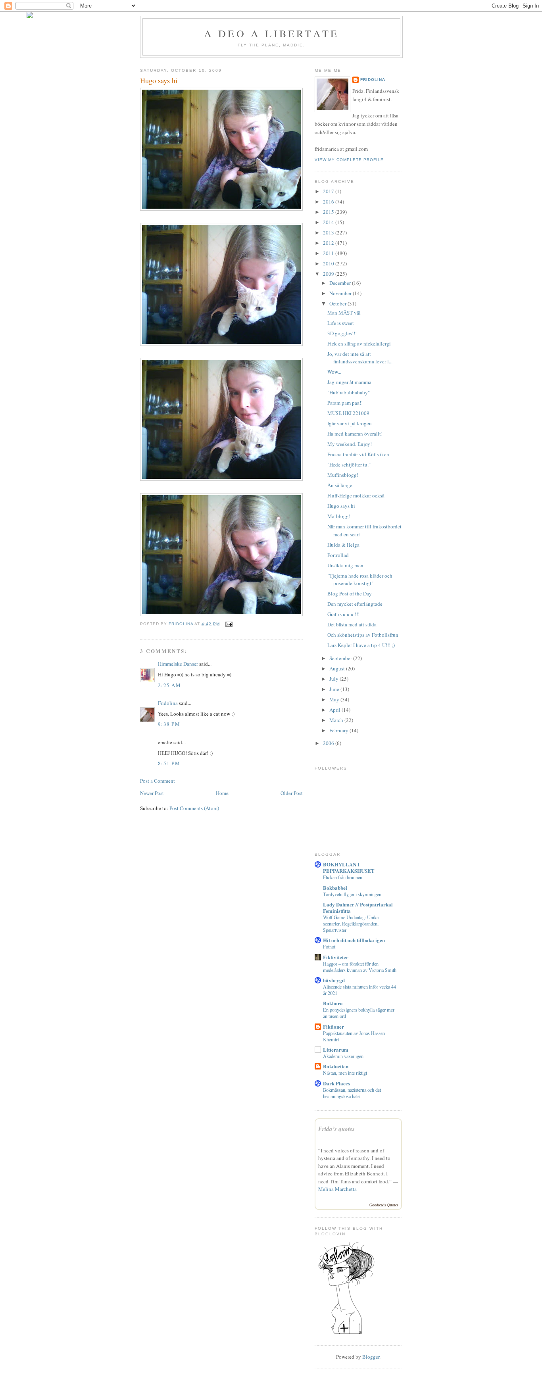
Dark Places (336, 1083)
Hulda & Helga (343, 544)
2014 (329, 222)
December (340, 282)
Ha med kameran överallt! (354, 433)
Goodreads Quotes (383, 1205)
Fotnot (329, 946)
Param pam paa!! (345, 402)
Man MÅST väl (344, 312)
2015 (329, 211)
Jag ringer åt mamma (349, 382)
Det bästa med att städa (352, 624)
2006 (329, 743)
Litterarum (335, 1049)
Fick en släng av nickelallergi (359, 343)
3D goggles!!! (342, 333)
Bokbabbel (335, 887)
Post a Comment (157, 780)
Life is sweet (340, 322)
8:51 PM (169, 763)
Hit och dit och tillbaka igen (354, 940)
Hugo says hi (341, 505)
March (336, 720)
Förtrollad (338, 555)
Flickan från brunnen (342, 877)
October (338, 303)
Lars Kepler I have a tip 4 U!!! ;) (361, 645)
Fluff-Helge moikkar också (355, 495)
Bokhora (333, 1003)
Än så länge (339, 485)
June (334, 689)
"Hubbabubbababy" (348, 392)
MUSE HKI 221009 (348, 413)
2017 (329, 191)
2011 (329, 253)
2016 (329, 201)
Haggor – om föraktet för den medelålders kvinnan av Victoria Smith (359, 966)
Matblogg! (338, 516)
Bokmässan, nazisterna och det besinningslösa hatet (352, 1093)
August (337, 668)
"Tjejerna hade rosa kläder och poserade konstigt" (359, 579)
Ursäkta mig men (345, 565)
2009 (329, 273)
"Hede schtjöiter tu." (349, 464)
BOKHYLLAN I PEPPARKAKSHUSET (349, 867)
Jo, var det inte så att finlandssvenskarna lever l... (359, 357)
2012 (329, 242)
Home (222, 793)
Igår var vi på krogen (349, 423)
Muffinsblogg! (342, 474)
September (341, 658)
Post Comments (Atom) (194, 808)
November (341, 293)
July (334, 678)
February (339, 730)
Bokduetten (335, 1066)
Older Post (292, 793)
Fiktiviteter (335, 957)
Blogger (370, 1356)
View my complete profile (349, 159)
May (334, 699)
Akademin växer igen (343, 1056)
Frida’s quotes (336, 1129)
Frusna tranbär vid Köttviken (358, 454)
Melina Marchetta (337, 1188)
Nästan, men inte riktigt (345, 1073)
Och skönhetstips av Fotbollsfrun (362, 634)
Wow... (334, 371)
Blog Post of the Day (349, 593)
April (335, 709)
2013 (329, 232)
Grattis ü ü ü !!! (343, 614)
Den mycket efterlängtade (354, 603)
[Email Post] (228, 624)
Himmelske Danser (178, 663)
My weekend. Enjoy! (349, 443)
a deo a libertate (271, 33)
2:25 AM (169, 685)
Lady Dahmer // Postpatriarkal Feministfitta (358, 907)
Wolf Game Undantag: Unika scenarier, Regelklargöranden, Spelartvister (351, 923)
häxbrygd (334, 980)
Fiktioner (333, 1026)
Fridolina (168, 703)
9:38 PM (169, 724)
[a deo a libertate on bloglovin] (346, 1333)
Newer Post (152, 793)
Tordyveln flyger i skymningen (352, 894)
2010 (329, 263)
